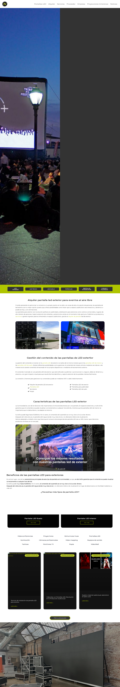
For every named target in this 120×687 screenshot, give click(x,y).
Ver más (33, 522)
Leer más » (14, 606)
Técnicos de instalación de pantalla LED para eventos (24, 601)
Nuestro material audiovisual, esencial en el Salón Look (95, 596)
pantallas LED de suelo (25, 365)
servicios (18, 316)
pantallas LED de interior (94, 363)
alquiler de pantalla (74, 316)
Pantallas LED (40, 4)
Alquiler (51, 4)
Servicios (60, 4)
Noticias (113, 4)
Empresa (81, 4)
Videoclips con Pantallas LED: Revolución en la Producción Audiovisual (59, 597)
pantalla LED (46, 363)
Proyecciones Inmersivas (97, 4)
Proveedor (71, 4)
